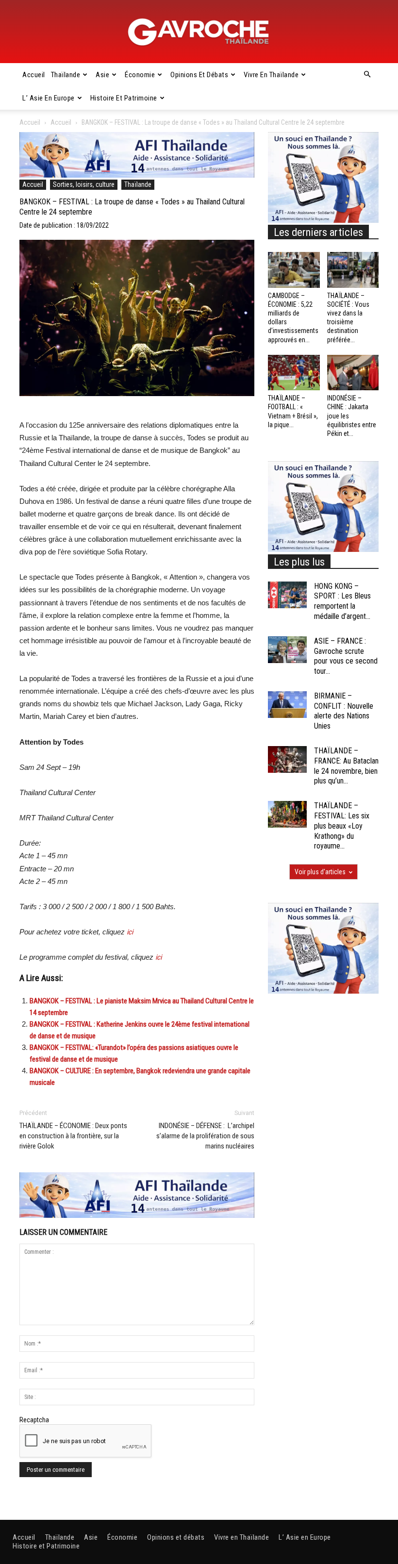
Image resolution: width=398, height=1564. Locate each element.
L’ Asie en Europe (48, 98)
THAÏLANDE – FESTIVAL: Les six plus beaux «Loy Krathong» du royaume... (341, 825)
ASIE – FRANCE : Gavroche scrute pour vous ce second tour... (346, 656)
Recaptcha (34, 1420)
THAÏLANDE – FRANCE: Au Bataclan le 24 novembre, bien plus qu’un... (346, 765)
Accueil (33, 74)
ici (130, 932)
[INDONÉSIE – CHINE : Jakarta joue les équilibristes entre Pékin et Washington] (353, 372)
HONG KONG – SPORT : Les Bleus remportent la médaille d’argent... (342, 601)
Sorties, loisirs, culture (84, 184)
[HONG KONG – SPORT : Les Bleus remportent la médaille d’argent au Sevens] (287, 595)
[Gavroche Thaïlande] (199, 32)
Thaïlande (66, 74)
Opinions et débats (199, 74)
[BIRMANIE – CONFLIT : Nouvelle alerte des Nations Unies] (287, 704)
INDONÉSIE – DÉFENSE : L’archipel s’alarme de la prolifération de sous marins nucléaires (205, 1135)
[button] (367, 75)
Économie (140, 74)
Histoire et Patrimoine (123, 98)
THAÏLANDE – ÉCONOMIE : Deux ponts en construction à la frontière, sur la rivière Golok (73, 1135)
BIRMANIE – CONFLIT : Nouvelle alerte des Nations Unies (343, 711)
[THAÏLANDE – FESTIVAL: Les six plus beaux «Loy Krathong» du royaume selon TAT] (287, 814)
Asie (102, 74)
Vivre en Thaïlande (271, 74)
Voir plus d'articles (320, 872)
